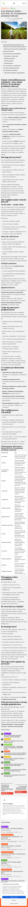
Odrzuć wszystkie (14, 903)
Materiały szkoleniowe (9, 58)
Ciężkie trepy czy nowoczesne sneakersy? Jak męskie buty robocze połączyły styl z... (15, 753)
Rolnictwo (14, 8)
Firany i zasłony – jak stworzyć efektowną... (12, 828)
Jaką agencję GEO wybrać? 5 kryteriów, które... (13, 854)
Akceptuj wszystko (14, 897)
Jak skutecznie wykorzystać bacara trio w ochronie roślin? (15, 775)
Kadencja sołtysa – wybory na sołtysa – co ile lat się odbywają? (15, 759)
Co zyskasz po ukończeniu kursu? (11, 67)
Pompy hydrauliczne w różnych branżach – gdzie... (12, 872)
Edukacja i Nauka (6, 8)
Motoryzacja (5, 844)
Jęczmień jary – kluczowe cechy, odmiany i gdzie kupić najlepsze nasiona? (15, 770)
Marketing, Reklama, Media (8, 834)
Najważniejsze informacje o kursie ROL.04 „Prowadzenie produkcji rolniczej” (14, 73)
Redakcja (9, 832)
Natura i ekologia (9, 744)
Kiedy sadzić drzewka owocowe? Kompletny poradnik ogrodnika (13, 736)
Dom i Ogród (8, 733)
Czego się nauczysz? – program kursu (12, 65)
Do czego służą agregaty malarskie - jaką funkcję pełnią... (21, 788)
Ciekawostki (8, 739)
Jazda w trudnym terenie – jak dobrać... (11, 846)
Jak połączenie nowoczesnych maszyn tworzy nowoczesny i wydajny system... (7, 787)
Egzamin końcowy (8, 63)
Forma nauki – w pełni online (11, 56)
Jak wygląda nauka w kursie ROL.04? (12, 53)
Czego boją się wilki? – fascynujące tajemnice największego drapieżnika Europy (13, 748)
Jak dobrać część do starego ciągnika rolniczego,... (11, 862)
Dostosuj (14, 900)
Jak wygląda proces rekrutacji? (10, 70)
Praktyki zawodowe (9, 60)
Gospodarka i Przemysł (7, 869)
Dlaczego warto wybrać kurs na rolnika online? (15, 48)
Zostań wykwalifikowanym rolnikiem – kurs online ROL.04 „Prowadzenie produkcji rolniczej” (14, 45)
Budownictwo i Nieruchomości (6, 793)
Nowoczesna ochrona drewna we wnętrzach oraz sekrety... (13, 881)
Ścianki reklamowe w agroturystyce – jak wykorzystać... (12, 837)
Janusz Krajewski (18, 18)
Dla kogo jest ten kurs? (8, 51)
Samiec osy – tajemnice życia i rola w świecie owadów (14, 741)
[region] (14, 894)
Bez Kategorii (7, 751)
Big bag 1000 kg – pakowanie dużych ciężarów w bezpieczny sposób (14, 764)
